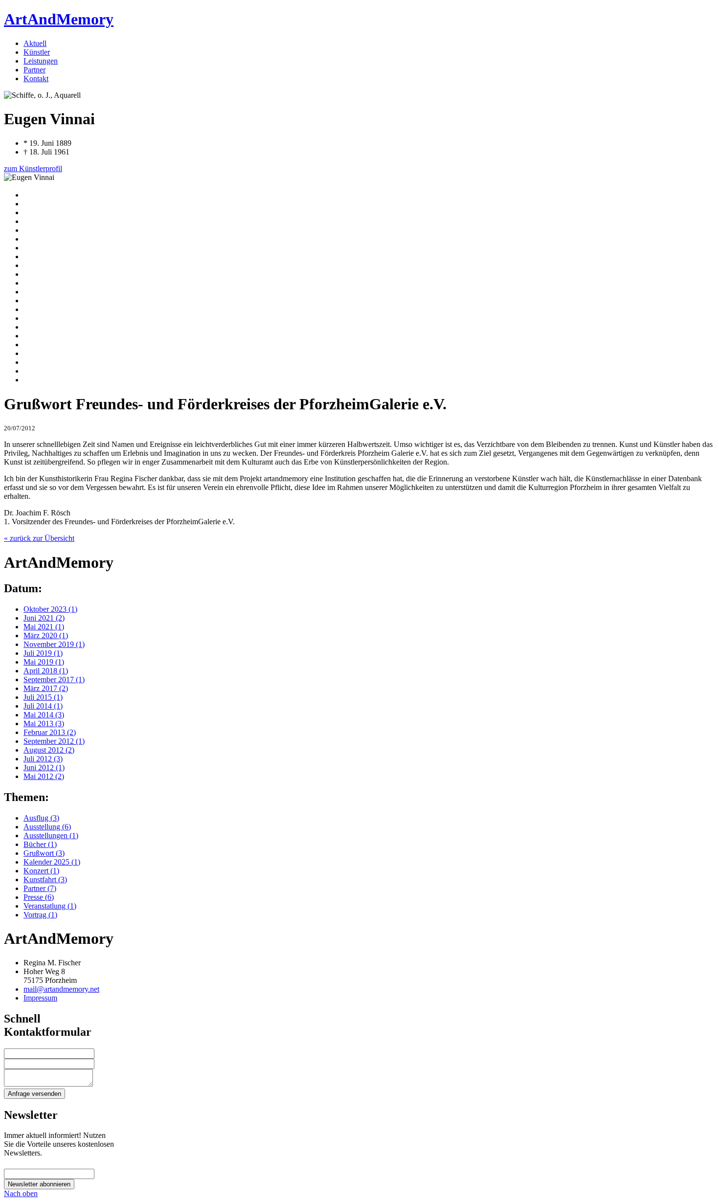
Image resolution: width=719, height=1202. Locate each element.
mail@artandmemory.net (61, 989)
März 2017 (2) (45, 688)
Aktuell (34, 43)
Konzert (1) (41, 871)
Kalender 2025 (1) (51, 862)
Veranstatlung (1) (49, 906)
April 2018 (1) (45, 671)
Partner (34, 70)
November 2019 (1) (54, 644)
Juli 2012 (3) (43, 759)
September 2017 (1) (54, 679)
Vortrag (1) (40, 915)
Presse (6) (38, 897)
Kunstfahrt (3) (45, 879)
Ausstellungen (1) (50, 835)
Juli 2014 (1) (43, 706)
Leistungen (40, 61)
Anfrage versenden (34, 1093)
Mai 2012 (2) (43, 776)
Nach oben (21, 1193)
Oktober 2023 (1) (50, 609)
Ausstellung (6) (47, 827)
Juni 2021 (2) (44, 618)
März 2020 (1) (45, 635)
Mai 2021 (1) (43, 627)
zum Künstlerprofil (33, 168)
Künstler (36, 52)
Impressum (40, 998)
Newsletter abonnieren (39, 1184)
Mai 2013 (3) (43, 723)
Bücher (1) (40, 844)
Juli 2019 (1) (43, 653)
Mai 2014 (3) (43, 715)
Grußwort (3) (44, 853)
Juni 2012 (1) (44, 767)
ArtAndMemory (58, 19)
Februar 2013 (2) (49, 732)
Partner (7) (39, 888)
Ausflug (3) (41, 818)
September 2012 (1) (54, 741)
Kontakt (35, 78)
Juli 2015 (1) (43, 697)
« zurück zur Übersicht (39, 538)
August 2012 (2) (48, 750)
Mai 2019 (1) (43, 662)
